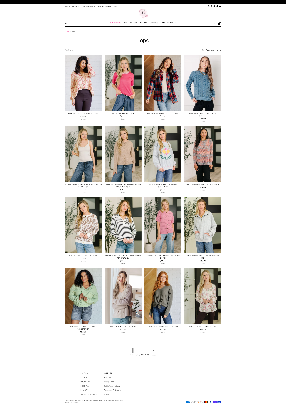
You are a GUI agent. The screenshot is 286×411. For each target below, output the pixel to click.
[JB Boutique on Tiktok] (217, 6)
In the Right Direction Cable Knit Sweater (202, 114)
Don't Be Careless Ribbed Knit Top (163, 327)
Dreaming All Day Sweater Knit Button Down (163, 257)
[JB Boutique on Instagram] (211, 6)
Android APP (109, 381)
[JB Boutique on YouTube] (220, 6)
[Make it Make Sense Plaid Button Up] (162, 83)
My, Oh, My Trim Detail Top (123, 113)
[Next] (161, 2)
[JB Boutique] (143, 13)
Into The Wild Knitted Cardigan (83, 256)
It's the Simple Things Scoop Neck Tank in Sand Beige (83, 185)
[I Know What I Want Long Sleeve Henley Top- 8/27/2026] (123, 225)
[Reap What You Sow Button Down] (83, 83)
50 (153, 350)
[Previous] (124, 2)
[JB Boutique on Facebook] (209, 6)
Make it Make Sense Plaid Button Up (162, 113)
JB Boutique (81, 400)
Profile (106, 394)
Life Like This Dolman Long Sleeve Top (202, 184)
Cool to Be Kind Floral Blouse (202, 327)
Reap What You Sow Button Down (83, 113)
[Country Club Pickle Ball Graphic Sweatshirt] (162, 154)
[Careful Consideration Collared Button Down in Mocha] (123, 154)
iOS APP (107, 377)
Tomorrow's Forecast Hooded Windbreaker (83, 328)
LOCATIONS (85, 381)
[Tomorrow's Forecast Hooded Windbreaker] (83, 296)
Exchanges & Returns (112, 390)
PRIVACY (83, 390)
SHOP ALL (84, 386)
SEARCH (83, 377)
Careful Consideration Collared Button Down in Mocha (123, 185)
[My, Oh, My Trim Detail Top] (123, 83)
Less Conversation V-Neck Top (123, 327)
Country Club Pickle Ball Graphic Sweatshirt (163, 185)
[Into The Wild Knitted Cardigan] (83, 225)
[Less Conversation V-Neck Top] (123, 296)
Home (67, 31)
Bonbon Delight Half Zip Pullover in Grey (203, 257)
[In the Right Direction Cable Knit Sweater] (202, 83)
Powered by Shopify (71, 403)
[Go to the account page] (215, 23)
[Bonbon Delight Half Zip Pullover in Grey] (202, 225)
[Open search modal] (66, 23)
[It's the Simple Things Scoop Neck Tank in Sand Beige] (83, 154)
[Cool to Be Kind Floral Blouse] (202, 296)
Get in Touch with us (112, 386)
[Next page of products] (158, 350)
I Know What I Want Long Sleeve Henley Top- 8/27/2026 (123, 257)
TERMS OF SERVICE (88, 394)
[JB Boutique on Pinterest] (214, 6)
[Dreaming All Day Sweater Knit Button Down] (162, 225)
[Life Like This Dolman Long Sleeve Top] (202, 154)
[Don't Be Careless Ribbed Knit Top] (162, 296)
